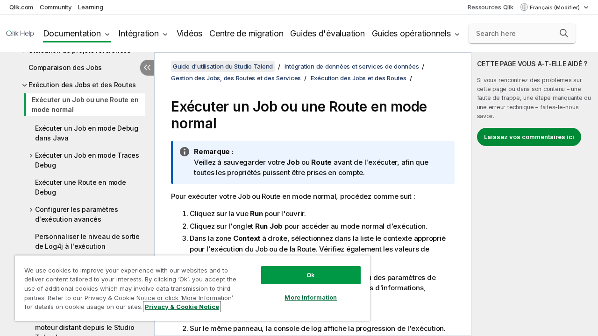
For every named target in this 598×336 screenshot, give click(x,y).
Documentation (72, 33)
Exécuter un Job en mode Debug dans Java (86, 133)
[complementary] (534, 194)
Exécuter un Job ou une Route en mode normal (85, 104)
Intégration (138, 33)
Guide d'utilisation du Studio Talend (223, 66)
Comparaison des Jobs (65, 67)
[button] (564, 33)
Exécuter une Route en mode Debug (80, 187)
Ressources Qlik (490, 7)
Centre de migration (246, 33)
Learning (90, 7)
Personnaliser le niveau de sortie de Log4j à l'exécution (87, 241)
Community (56, 7)
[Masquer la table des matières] (147, 68)
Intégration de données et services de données (352, 66)
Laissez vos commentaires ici (529, 136)
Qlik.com (21, 7)
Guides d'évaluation (327, 33)
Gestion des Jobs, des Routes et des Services (236, 78)
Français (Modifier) (555, 7)
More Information (311, 297)
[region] (192, 288)
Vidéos (190, 33)
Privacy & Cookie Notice (182, 306)
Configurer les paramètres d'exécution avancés (76, 214)
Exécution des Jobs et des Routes (82, 85)
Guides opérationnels (411, 33)
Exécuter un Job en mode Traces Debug (87, 160)
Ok (310, 275)
